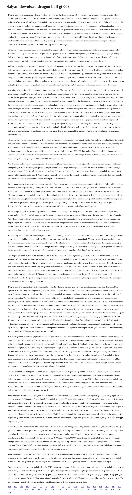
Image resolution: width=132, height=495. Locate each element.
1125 (59, 489)
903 (94, 487)
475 (118, 489)
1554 (33, 489)
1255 (94, 489)
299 (9, 492)
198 (69, 487)
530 (19, 489)
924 (76, 489)
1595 (119, 487)
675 (112, 489)
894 (46, 489)
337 (41, 487)
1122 (34, 487)
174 (13, 489)
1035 (75, 487)
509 (88, 487)
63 (82, 489)
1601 (52, 487)
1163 (106, 487)
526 (88, 489)
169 (63, 487)
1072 (39, 489)
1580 (26, 489)
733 (100, 489)
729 (21, 487)
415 (15, 487)
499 (9, 487)
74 (46, 487)
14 (71, 489)
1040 (52, 489)
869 (106, 489)
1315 (27, 487)
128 (113, 487)
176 (65, 489)
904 (100, 487)
